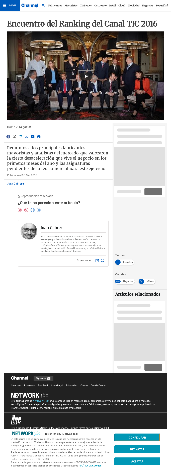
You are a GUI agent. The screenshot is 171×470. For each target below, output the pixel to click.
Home (11, 127)
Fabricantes (55, 5)
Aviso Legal (57, 385)
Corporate (100, 5)
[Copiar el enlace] (26, 136)
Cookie (84, 385)
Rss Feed (43, 385)
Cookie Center (98, 385)
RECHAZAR (137, 449)
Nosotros (16, 385)
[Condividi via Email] (32, 136)
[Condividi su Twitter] (14, 136)
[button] (10, 5)
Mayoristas (71, 5)
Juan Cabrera (15, 183)
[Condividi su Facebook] (8, 136)
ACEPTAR (137, 461)
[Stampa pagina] (38, 136)
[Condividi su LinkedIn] (20, 136)
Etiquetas (29, 385)
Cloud (121, 5)
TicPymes (86, 5)
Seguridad (162, 5)
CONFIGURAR (137, 437)
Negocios (147, 5)
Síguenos (41, 378)
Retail (112, 5)
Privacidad (71, 385)
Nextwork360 (41, 400)
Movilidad (133, 5)
